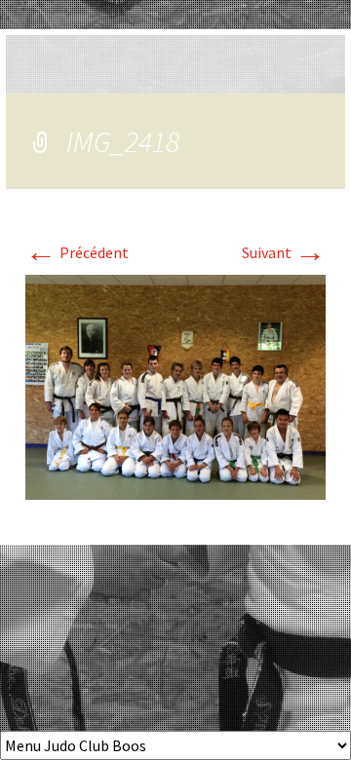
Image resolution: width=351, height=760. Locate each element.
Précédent (77, 252)
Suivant (284, 252)
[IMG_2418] (175, 385)
